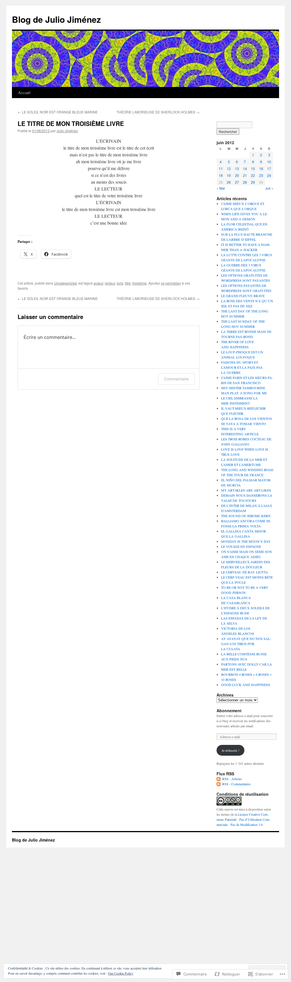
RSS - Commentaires (236, 784)
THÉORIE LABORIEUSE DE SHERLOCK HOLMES (158, 111)
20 (237, 175)
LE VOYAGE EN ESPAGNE (241, 546)
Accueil (24, 92)
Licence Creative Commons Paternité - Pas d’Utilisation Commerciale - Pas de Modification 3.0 (243, 819)
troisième (139, 283)
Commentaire (176, 378)
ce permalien (171, 283)
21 (245, 175)
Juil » (269, 188)
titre (128, 283)
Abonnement (229, 710)
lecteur (110, 283)
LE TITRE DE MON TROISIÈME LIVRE (71, 123)
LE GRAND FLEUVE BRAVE (243, 295)
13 (237, 168)
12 (229, 168)
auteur (98, 283)
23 (261, 175)
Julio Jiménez (67, 130)
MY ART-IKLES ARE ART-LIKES (246, 490)
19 (229, 175)
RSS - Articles (232, 778)
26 (229, 182)
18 (221, 175)
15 (253, 168)
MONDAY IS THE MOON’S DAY (246, 541)
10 (269, 161)
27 (237, 182)
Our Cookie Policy (120, 973)
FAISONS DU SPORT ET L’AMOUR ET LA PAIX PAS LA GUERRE (242, 367)
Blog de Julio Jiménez (56, 19)
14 (245, 168)
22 (253, 175)
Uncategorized (65, 283)
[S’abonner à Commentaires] (219, 784)
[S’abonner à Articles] (219, 778)
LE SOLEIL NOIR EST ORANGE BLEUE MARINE (58, 111)
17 (269, 168)
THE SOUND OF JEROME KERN (246, 515)
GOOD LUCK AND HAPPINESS (245, 684)
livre (120, 283)
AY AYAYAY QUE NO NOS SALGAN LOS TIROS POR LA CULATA (246, 643)
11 (221, 168)
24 (269, 175)
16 (261, 168)
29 (253, 182)
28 (245, 182)
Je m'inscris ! (230, 750)
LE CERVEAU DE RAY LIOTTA (244, 572)
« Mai (221, 188)
